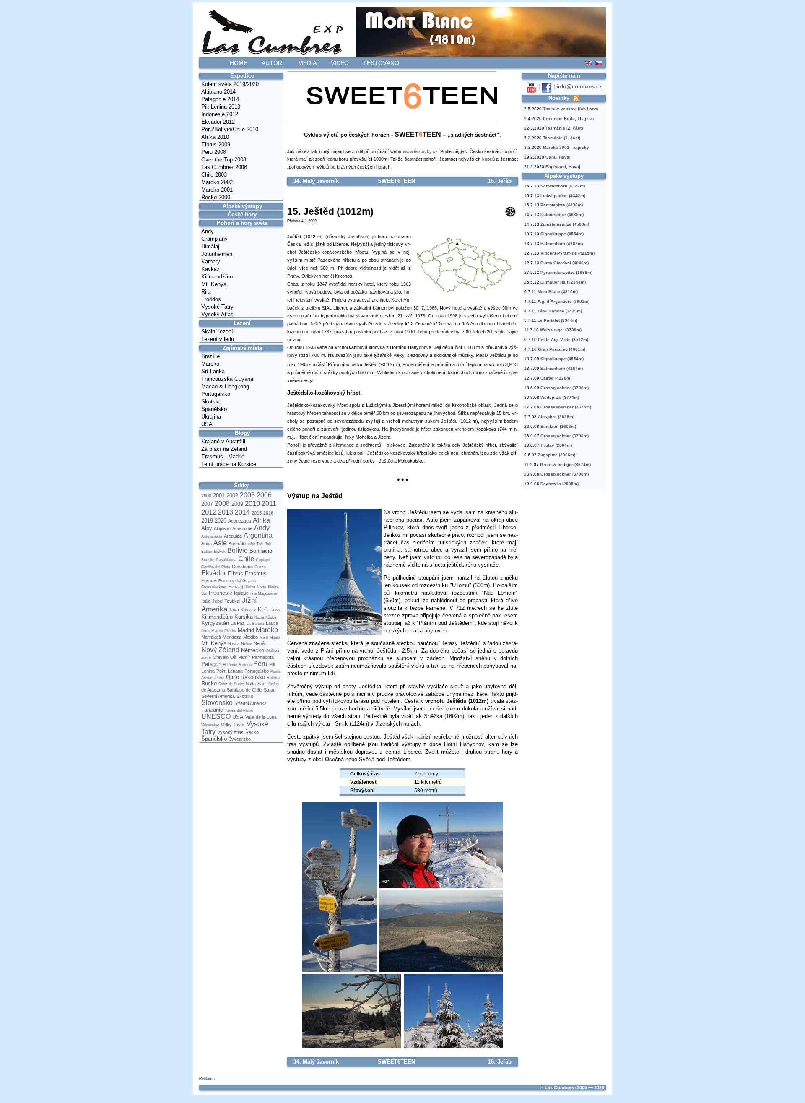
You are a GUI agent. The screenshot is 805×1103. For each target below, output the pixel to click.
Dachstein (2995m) (559, 483)
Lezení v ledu (217, 339)
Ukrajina (211, 417)
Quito (232, 677)
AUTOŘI (273, 63)
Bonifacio (260, 551)
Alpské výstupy (242, 206)
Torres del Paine (239, 710)
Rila (205, 292)
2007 (207, 504)
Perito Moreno (239, 665)
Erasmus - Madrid (222, 456)
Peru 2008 (213, 152)
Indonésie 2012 (219, 114)
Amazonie (242, 528)
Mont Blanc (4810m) (558, 291)
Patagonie (213, 664)
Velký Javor (233, 724)
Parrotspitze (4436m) (561, 205)
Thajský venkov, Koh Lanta (570, 109)
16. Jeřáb (500, 181)
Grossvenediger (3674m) (565, 407)
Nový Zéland (220, 649)
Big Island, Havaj (562, 166)
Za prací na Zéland (224, 449)
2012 (208, 512)
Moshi (275, 637)
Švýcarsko (240, 738)
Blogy (242, 433)
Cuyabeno (242, 566)
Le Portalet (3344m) (557, 320)
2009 (237, 504)
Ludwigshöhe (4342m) (562, 195)
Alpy (206, 528)
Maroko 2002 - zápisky (566, 147)
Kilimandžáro (217, 276)
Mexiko (250, 637)
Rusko (209, 683)
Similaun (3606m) (558, 426)
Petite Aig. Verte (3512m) (563, 339)
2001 (219, 495)
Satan (269, 689)
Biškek (220, 551)
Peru (260, 663)
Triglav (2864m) (556, 445)
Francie (209, 580)
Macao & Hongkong (225, 386)
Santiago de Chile (244, 689)
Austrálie (237, 543)
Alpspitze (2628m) (556, 416)
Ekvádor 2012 (218, 122)
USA (207, 424)
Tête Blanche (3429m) (560, 311)
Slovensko (217, 702)
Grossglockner (213, 587)
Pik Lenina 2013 (220, 107)
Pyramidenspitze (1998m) (566, 272)
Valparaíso (210, 725)
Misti (264, 637)
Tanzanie (212, 710)
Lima (205, 631)
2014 (242, 512)
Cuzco (260, 567)
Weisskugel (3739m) (561, 330)
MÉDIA (307, 63)
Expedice (242, 76)
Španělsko (214, 409)
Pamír (244, 657)
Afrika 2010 (215, 137)
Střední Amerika (250, 703)
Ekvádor (213, 573)
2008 (222, 503)
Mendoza (232, 637)
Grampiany (214, 239)
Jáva (234, 609)
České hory (242, 214)
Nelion (246, 644)
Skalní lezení (217, 331)
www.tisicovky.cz (420, 151)
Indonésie (220, 593)
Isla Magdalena (263, 593)
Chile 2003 (214, 175)
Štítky (241, 485)
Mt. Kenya (213, 284)
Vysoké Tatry (217, 307)
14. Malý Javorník (316, 181)
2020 (220, 521)
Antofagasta (211, 536)
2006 (264, 495)
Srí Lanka (213, 371)
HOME (238, 63)
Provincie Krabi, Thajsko (568, 118)
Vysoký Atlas (217, 314)
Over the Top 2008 (223, 159)
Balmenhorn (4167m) (561, 243)
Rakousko (253, 677)
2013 (225, 512)
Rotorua (273, 678)
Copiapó (263, 560)
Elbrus (235, 573)
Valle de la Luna (261, 717)
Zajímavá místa (242, 348)
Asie (220, 542)
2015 (257, 512)
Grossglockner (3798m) (564, 387)
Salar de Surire (231, 684)
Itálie (205, 601)
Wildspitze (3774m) (559, 397)
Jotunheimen (216, 254)
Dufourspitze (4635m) (562, 214)
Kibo (276, 610)
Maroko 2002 (217, 182)
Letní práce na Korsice (228, 464)
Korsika (243, 617)
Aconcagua (239, 520)
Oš (233, 657)
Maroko (210, 364)
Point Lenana (229, 671)
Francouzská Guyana (227, 379)
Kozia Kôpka (265, 617)
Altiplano (222, 528)
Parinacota (263, 657)
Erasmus (256, 573)
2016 (268, 512)
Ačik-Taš (255, 544)
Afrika (261, 520)
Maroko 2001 (217, 190)
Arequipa (233, 535)
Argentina (258, 535)
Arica (206, 543)
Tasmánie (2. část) (564, 128)
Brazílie (210, 356)
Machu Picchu (223, 631)
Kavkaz (210, 269)
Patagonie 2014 (220, 99)
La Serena (255, 624)
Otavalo (221, 657)
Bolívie (237, 550)
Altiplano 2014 (218, 91)
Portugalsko (215, 394)
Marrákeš (211, 637)
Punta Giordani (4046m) (564, 262)
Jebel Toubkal (226, 601)
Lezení (242, 323)
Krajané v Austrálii (223, 441)
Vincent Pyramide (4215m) (567, 253)
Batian (206, 551)
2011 (269, 503)
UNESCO (216, 716)
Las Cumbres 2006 (224, 167)
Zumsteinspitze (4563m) (564, 224)
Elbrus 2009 (215, 144)
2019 (207, 521)
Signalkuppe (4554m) (562, 234)
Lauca (272, 623)
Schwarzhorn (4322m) (562, 186)
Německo (252, 650)
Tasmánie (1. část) (561, 137)
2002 (232, 495)
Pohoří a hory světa (242, 223)
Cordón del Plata (215, 567)
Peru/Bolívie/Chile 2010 (229, 129)
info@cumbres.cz (579, 86)
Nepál (259, 643)
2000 (206, 495)
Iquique (241, 593)
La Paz (238, 623)
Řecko (252, 732)
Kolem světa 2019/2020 (230, 84)
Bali (268, 544)
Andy (207, 231)
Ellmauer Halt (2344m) (563, 282)
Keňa (264, 609)
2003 (247, 495)
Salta (251, 683)
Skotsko (211, 401)
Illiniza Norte (255, 587)
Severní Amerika (218, 696)
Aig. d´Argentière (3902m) (563, 301)
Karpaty (210, 261)
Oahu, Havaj (558, 157)
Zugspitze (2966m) (556, 455)
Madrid (246, 630)
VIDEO (340, 63)
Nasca (233, 644)
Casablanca (226, 560)
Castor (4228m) (555, 378)
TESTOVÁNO (381, 63)
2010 (252, 503)
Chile (246, 558)
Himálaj (210, 246)
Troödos (211, 299)
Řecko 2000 (215, 197)
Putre (219, 678)
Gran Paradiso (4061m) (561, 349)
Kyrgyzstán (215, 623)
